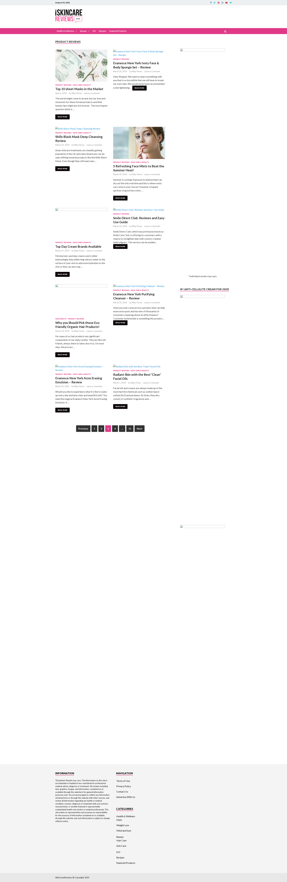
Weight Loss (122, 825)
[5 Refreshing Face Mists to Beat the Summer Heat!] (139, 143)
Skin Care (121, 845)
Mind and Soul (123, 830)
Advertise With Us (125, 797)
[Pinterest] (218, 2)
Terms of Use (123, 780)
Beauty (83, 31)
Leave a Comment (92, 93)
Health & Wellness (65, 31)
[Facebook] (211, 2)
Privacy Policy (123, 786)
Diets (119, 819)
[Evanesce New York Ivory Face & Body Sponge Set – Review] (139, 53)
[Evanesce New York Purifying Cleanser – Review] (139, 286)
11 (130, 428)
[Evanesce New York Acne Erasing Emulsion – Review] (81, 368)
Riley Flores (77, 93)
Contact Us (122, 791)
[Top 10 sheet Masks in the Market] (81, 66)
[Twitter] (214, 2)
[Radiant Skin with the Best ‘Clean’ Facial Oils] (139, 366)
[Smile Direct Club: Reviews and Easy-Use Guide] (139, 210)
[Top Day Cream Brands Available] (81, 224)
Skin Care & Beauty (82, 85)
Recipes (102, 31)
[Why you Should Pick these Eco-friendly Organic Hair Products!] (81, 300)
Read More (62, 117)
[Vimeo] (230, 2)
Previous (83, 428)
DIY (94, 31)
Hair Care (121, 840)
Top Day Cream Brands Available (78, 246)
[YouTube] (226, 2)
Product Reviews (63, 85)
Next (139, 428)
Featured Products (117, 31)
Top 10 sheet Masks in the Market (79, 89)
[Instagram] (222, 2)
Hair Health (60, 319)
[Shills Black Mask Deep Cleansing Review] (81, 128)
